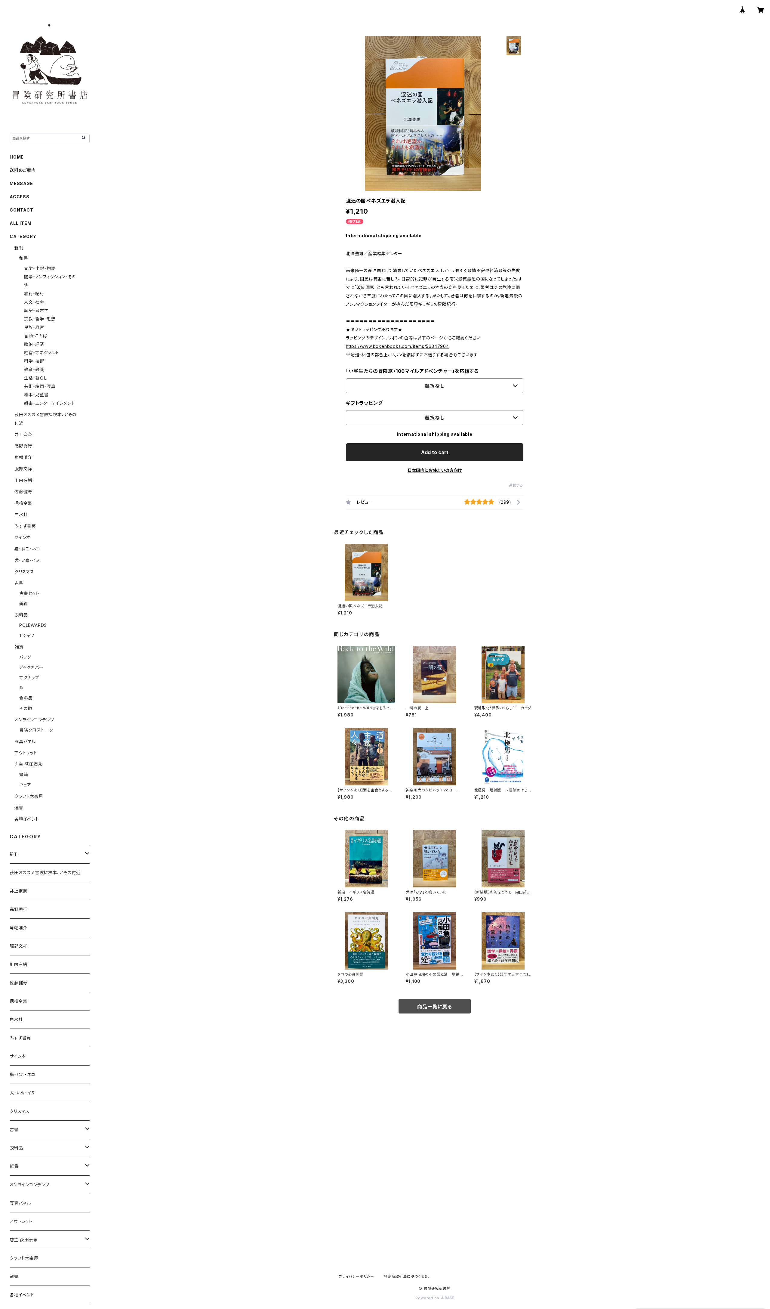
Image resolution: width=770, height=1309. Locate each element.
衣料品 (21, 614)
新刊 (18, 247)
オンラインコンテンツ (34, 719)
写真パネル (25, 741)
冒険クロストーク (36, 729)
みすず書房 (25, 525)
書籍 (23, 774)
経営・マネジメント (41, 352)
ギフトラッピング (364, 403)
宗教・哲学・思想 (39, 318)
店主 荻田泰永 (28, 764)
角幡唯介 (23, 457)
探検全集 (23, 503)
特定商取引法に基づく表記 (406, 1276)
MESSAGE (21, 183)
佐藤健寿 (23, 491)
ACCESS (19, 196)
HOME (17, 156)
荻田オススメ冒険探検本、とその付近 (45, 872)
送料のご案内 (23, 170)
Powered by (428, 1298)
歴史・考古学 (36, 310)
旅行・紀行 (34, 293)
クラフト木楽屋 (28, 796)
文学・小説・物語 (39, 268)
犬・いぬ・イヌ (27, 560)
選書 (18, 807)
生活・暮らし (36, 377)
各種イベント (26, 819)
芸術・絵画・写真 (39, 386)
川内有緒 (23, 480)
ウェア (25, 784)
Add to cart (434, 452)
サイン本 (22, 537)
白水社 (21, 514)
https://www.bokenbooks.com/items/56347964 (397, 346)
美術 (23, 603)
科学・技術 (34, 361)
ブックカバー (31, 667)
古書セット (29, 593)
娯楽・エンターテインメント (49, 403)
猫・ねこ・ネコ (27, 548)
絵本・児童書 (36, 394)
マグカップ (29, 677)
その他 (25, 708)
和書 (23, 258)
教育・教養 (34, 369)
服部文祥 (23, 468)
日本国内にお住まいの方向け (435, 470)
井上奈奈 (23, 434)
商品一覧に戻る (434, 1007)
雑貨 (18, 646)
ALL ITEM (20, 223)
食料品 (25, 698)
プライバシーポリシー (356, 1276)
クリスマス (24, 571)
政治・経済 (34, 344)
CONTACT (21, 209)
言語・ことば (36, 335)
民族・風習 (34, 327)
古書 (18, 583)
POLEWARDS (33, 625)
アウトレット (25, 752)
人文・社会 (34, 302)
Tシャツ (26, 635)
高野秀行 (23, 445)
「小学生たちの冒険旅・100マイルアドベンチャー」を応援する (412, 371)
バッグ (25, 657)
